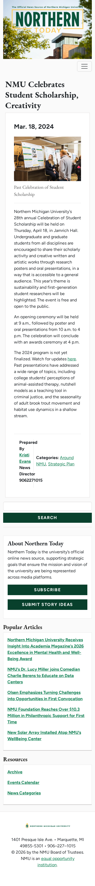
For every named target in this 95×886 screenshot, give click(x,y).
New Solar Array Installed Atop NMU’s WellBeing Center (44, 735)
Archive (14, 771)
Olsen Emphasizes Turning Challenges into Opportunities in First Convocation (45, 695)
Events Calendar (23, 782)
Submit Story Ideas (47, 604)
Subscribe (47, 589)
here (72, 358)
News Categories (24, 792)
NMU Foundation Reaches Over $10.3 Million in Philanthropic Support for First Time (45, 715)
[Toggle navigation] (84, 66)
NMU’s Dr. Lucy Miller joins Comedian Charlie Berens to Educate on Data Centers (43, 675)
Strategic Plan (61, 463)
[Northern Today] (47, 29)
